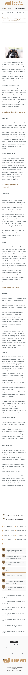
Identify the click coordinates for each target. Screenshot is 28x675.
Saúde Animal (7, 539)
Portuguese (8, 645)
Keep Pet (6, 13)
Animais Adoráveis (21, 539)
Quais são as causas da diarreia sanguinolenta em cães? (12, 626)
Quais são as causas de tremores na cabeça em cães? (13, 608)
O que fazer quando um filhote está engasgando (16, 515)
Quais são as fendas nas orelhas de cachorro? (13, 596)
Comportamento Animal (10, 526)
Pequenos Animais (19, 8)
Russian (14, 654)
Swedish (7, 651)
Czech (21, 654)
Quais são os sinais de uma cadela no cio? (13, 620)
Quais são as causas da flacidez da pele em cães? (13, 614)
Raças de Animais (21, 526)
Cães (3, 8)
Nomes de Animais (9, 530)
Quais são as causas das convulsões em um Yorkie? (13, 602)
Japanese (15, 651)
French (16, 645)
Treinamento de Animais (10, 535)
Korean (7, 654)
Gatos (9, 8)
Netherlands (14, 648)
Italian (6, 648)
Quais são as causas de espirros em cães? (13, 632)
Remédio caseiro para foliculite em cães (16, 519)
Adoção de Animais (21, 530)
